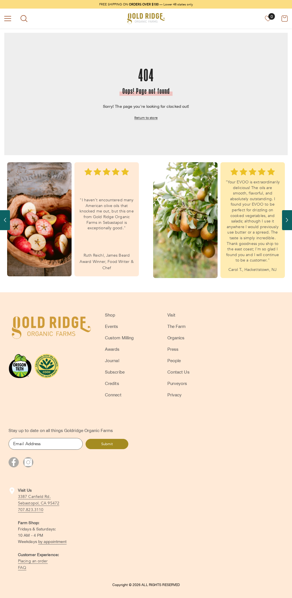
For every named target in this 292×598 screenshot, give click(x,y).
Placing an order (33, 561)
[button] (5, 220)
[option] (73, 219)
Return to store (146, 117)
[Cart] (284, 18)
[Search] (24, 18)
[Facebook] (14, 462)
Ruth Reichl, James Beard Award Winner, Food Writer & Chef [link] (107, 262)
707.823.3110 (30, 509)
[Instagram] (28, 462)
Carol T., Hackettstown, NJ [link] (252, 269)
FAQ (22, 567)
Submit (107, 444)
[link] (39, 219)
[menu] (7, 18)
